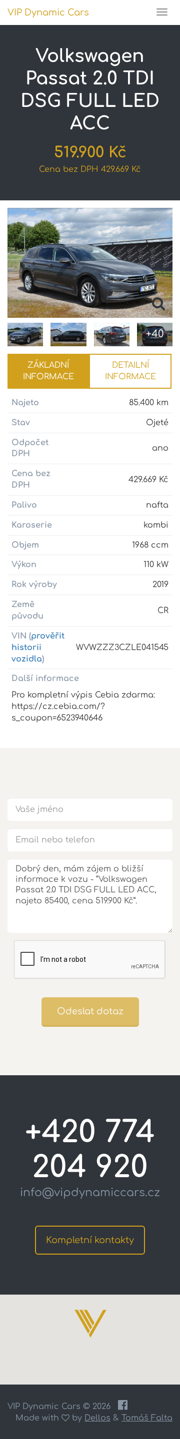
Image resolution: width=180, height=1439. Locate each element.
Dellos (97, 1418)
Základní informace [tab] (48, 371)
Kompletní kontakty (90, 1240)
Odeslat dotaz (90, 1011)
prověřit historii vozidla (38, 648)
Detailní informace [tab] (130, 371)
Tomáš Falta (147, 1418)
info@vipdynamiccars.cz (90, 1193)
